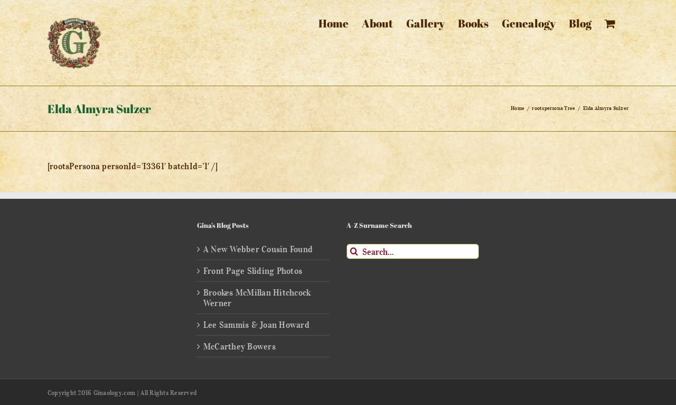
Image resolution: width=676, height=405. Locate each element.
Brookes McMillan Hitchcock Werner (257, 297)
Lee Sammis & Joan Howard (256, 324)
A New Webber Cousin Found (258, 249)
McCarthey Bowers (239, 346)
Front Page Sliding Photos (252, 270)
